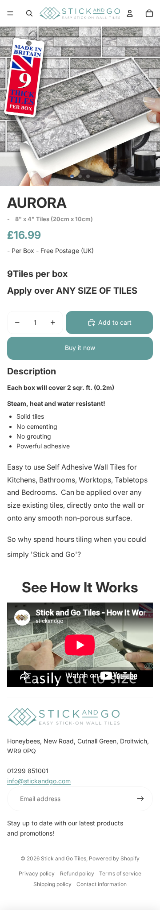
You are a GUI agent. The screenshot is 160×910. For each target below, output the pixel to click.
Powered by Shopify (114, 858)
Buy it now (80, 347)
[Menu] (10, 13)
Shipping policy (52, 884)
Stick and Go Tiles (63, 858)
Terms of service (120, 873)
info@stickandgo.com (39, 781)
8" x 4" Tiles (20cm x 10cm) (54, 219)
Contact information (101, 884)
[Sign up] (140, 798)
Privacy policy (37, 873)
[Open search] (29, 13)
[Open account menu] (130, 13)
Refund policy (77, 873)
